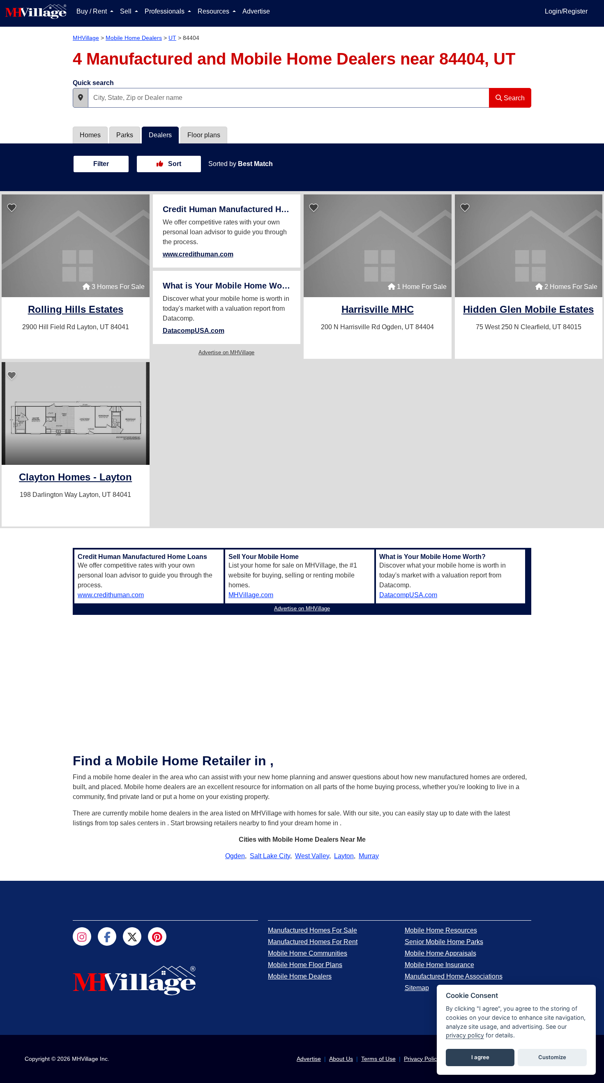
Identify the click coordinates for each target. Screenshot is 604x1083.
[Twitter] (132, 936)
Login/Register (566, 11)
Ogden (235, 855)
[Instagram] (82, 936)
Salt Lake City (270, 855)
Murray (369, 855)
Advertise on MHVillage (226, 352)
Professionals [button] (165, 11)
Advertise (256, 11)
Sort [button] (173, 163)
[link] (75, 310)
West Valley (312, 855)
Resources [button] (214, 11)
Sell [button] (126, 11)
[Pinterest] (157, 936)
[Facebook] (107, 936)
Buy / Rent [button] (92, 11)
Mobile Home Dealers (134, 38)
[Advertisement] (302, 675)
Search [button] (513, 98)
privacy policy (465, 1035)
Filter (101, 163)
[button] (80, 98)
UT (172, 38)
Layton (344, 855)
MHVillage (86, 38)
